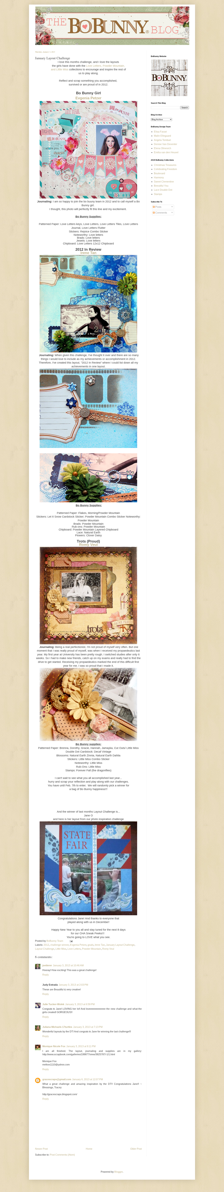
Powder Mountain (91, 949)
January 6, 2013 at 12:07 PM (87, 1079)
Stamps (158, 194)
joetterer (47, 965)
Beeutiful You (161, 185)
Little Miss (60, 949)
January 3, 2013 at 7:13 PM (88, 1027)
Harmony (159, 177)
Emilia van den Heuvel (166, 152)
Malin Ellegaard (162, 135)
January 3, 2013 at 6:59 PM (80, 1004)
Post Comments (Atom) (62, 1154)
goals (91, 945)
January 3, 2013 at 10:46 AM (68, 965)
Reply (45, 974)
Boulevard (159, 173)
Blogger (118, 1172)
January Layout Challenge (120, 945)
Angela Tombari (162, 140)
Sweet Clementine (164, 181)
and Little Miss (59, 69)
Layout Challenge (44, 949)
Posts (158, 207)
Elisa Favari (160, 131)
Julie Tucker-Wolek (53, 1004)
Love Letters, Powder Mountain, (105, 65)
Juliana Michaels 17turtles (57, 1027)
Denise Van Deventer (165, 144)
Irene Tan (88, 253)
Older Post (136, 1149)
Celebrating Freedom (165, 169)
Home (89, 1149)
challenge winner (59, 945)
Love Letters (74, 949)
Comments (161, 212)
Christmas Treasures (165, 165)
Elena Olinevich (162, 148)
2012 (46, 945)
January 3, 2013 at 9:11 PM (81, 1046)
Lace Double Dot (163, 190)
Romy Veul (88, 545)
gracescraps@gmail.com (56, 1079)
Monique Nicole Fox (53, 1046)
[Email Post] (71, 941)
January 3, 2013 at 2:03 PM (73, 984)
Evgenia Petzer (88, 98)
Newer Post (41, 1149)
